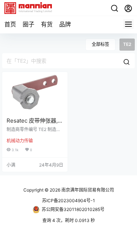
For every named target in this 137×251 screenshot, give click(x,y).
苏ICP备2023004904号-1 (68, 200)
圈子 (28, 24)
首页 (10, 24)
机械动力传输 (20, 140)
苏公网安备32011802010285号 (73, 209)
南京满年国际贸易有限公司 (87, 190)
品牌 (65, 24)
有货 (47, 24)
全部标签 (100, 44)
